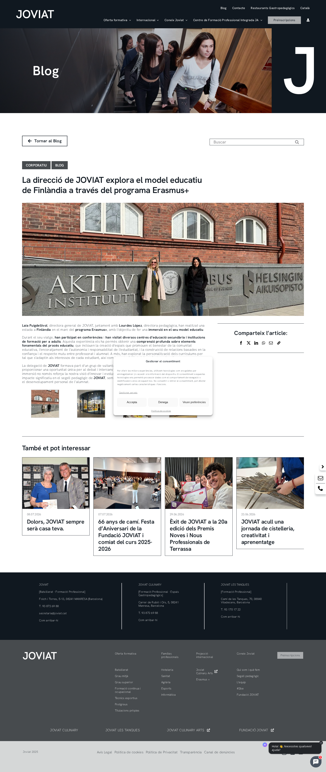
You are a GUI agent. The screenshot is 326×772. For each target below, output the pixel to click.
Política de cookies (161, 410)
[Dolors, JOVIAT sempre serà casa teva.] (56, 483)
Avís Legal (104, 752)
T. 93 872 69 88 (49, 606)
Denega (163, 402)
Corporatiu (36, 165)
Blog (59, 165)
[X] (248, 343)
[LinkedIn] (256, 343)
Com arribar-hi (48, 620)
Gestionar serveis (128, 392)
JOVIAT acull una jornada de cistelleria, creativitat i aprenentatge (267, 532)
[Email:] (320, 479)
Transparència (191, 752)
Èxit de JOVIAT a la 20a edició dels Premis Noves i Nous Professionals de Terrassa (198, 535)
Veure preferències (194, 402)
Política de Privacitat (162, 752)
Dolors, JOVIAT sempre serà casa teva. (55, 525)
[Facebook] (241, 343)
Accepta (132, 402)
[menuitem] (305, 8)
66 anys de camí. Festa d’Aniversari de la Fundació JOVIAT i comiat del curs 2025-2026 (126, 535)
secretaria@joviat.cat (53, 613)
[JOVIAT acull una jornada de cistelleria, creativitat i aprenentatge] (270, 483)
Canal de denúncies (219, 752)
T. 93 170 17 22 (231, 609)
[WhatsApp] (263, 343)
